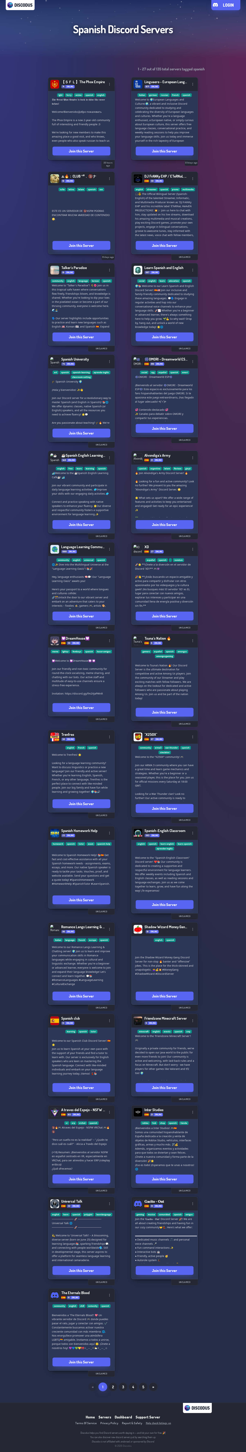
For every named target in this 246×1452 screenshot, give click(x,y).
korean (95, 281)
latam (81, 189)
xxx (101, 189)
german (153, 95)
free (70, 468)
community (57, 281)
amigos (189, 1214)
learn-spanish (185, 843)
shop (162, 1123)
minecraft (144, 1031)
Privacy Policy (109, 1423)
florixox (177, 468)
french (175, 95)
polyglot (88, 1214)
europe (92, 940)
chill (82, 1306)
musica (151, 1214)
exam (90, 843)
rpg (153, 372)
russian (164, 95)
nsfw (62, 189)
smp (188, 1031)
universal (88, 560)
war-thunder (171, 747)
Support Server (148, 1417)
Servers (105, 1417)
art (55, 372)
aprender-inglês (165, 848)
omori (185, 372)
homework (58, 843)
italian (142, 95)
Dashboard (123, 1417)
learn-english (167, 843)
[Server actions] (109, 84)
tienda (184, 1123)
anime (78, 95)
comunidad (164, 1214)
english (100, 95)
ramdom (178, 560)
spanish (89, 95)
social (141, 281)
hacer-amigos (104, 651)
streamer (151, 189)
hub (154, 1123)
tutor (81, 843)
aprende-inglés (101, 372)
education (174, 281)
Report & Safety (132, 1423)
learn (162, 281)
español (162, 372)
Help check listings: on (158, 1423)
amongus (182, 651)
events (167, 1031)
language (83, 281)
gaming (140, 1214)
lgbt (60, 95)
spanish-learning (81, 372)
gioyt (188, 468)
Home (90, 1417)
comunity (92, 1306)
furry (68, 95)
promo (175, 189)
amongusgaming (164, 656)
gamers (146, 651)
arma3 (158, 747)
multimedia (188, 189)
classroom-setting (81, 377)
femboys (77, 651)
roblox (145, 1123)
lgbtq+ (65, 651)
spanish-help (103, 843)
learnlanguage (103, 1214)
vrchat (82, 1123)
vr (67, 1123)
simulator (164, 752)
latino (71, 189)
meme (55, 651)
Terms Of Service (86, 1423)
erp (73, 1123)
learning (90, 468)
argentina (155, 468)
